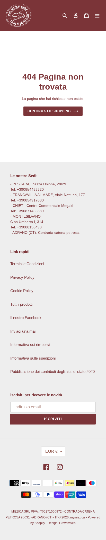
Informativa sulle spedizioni (33, 358)
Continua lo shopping (49, 111)
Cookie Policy (21, 290)
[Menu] (97, 15)
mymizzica (77, 517)
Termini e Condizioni (27, 264)
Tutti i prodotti (21, 304)
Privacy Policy (22, 277)
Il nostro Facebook (25, 317)
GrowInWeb (67, 523)
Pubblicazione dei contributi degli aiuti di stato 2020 (52, 371)
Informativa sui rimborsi (30, 344)
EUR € (51, 451)
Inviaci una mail (23, 331)
